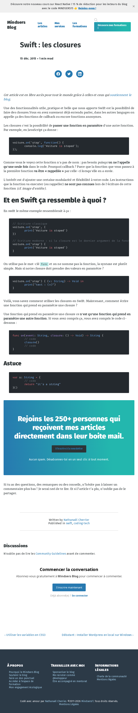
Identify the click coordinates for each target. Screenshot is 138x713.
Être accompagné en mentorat (70, 681)
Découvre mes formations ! (112, 27)
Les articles (42, 25)
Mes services (60, 25)
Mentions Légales (69, 704)
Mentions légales (106, 679)
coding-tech (82, 523)
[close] (134, 6)
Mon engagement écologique (25, 687)
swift (69, 523)
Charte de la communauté (111, 676)
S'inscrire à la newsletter (69, 448)
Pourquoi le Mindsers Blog (24, 672)
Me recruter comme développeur (64, 677)
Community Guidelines (51, 553)
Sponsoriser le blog (64, 672)
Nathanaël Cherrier (76, 520)
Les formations (80, 25)
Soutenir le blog (18, 675)
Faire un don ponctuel (21, 678)
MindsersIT (87, 701)
